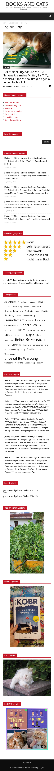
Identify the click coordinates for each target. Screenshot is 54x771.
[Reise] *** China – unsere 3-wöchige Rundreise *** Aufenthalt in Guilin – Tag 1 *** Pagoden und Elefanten (25, 161)
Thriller (31, 349)
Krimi (22, 329)
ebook (37, 311)
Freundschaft (14, 320)
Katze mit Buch (11, 114)
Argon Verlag (23, 302)
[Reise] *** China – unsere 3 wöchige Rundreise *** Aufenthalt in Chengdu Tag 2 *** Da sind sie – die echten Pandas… (27, 176)
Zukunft (40, 363)
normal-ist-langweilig (11, 86)
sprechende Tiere (40, 345)
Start (4, 23)
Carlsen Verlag (17, 307)
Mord (38, 335)
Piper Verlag (8, 340)
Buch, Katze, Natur (12, 120)
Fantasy (9, 315)
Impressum (27, 763)
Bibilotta (8, 108)
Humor (29, 320)
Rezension (35, 339)
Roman (7, 345)
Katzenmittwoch (11, 325)
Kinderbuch (28, 324)
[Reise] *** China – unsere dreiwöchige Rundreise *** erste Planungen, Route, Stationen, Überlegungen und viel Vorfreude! (26, 428)
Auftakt (33, 302)
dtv (21, 311)
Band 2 (7, 307)
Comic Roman (36, 307)
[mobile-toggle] (4, 16)
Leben (43, 330)
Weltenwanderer (11, 102)
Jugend (6, 67)
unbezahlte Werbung (21, 358)
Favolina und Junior (12, 105)
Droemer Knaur (11, 311)
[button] (50, 16)
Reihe (19, 339)
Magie (30, 334)
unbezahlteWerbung (13, 362)
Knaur (41, 325)
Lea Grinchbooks (12, 117)
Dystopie (29, 311)
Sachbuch (16, 344)
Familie (44, 311)
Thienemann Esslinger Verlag (14, 350)
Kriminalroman (33, 330)
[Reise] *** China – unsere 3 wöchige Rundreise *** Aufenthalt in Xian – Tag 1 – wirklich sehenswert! (27, 217)
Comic (26, 307)
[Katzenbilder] (27, 678)
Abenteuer (10, 301)
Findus (18, 316)
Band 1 (41, 302)
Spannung (27, 345)
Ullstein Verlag (10, 354)
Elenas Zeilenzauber (13, 111)
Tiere (39, 349)
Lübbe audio (19, 335)
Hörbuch (41, 320)
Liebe (8, 334)
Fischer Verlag (29, 315)
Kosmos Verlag (10, 330)
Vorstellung (30, 363)
